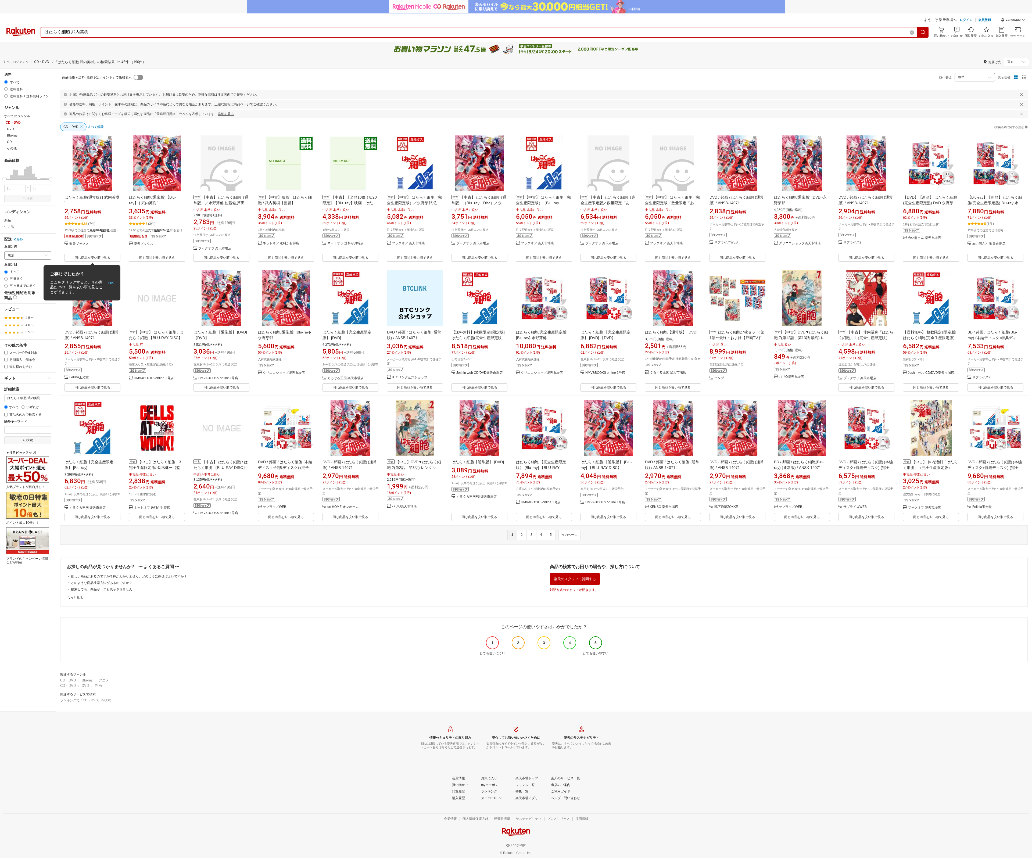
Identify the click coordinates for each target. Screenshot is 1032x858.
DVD (85, 686)
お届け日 (10, 264)
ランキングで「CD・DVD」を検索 (85, 700)
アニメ (104, 680)
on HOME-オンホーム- (343, 507)
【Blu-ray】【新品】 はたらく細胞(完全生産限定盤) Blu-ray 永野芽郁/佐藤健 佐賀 (995, 203)
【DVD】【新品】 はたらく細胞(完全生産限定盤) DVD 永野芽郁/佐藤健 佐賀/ (930, 203)
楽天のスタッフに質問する (575, 579)
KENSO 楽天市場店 (664, 507)
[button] (1013, 20)
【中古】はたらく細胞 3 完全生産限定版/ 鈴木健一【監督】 (157, 467)
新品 (7, 220)
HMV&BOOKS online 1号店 (154, 378)
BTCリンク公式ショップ (409, 377)
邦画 (98, 686)
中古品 (9, 227)
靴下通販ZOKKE (726, 507)
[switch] (138, 77)
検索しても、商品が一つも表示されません (101, 589)
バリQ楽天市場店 (791, 377)
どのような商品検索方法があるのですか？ (101, 583)
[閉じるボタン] (1021, 94)
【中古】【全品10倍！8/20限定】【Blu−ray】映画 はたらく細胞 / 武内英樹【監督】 (349, 203)
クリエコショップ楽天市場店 (800, 243)
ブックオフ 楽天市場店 (214, 248)
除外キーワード (15, 421)
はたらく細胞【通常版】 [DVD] (671, 332)
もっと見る (75, 597)
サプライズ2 (852, 242)
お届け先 (10, 246)
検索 (29, 198)
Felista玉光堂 (79, 377)
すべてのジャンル (16, 62)
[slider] (4, 179)
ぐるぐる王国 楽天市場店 (345, 378)
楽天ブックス (79, 244)
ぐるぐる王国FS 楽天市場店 (476, 496)
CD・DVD (68, 680)
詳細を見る (226, 114)
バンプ (719, 378)
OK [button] (111, 283)
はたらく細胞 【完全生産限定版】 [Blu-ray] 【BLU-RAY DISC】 (541, 467)
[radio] (6, 82)
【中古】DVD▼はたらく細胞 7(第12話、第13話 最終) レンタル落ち (801, 338)
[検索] (923, 32)
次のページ (569, 535)
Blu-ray (87, 680)
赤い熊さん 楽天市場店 (924, 238)
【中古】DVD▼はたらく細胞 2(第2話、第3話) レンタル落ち (414, 467)
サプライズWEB (726, 242)
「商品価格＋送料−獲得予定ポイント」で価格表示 (95, 77)
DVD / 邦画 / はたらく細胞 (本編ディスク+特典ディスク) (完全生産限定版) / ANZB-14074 (865, 467)
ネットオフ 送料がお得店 (281, 243)
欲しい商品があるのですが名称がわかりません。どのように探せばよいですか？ (129, 576)
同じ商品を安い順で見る (92, 258)
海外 (19, 239)
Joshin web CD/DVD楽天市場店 (479, 373)
